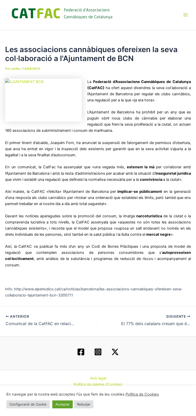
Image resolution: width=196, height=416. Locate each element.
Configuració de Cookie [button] (28, 404)
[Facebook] (81, 352)
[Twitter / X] (115, 352)
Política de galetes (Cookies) (98, 384)
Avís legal (98, 378)
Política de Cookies (142, 394)
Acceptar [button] (62, 404)
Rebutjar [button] (83, 404)
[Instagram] (98, 352)
